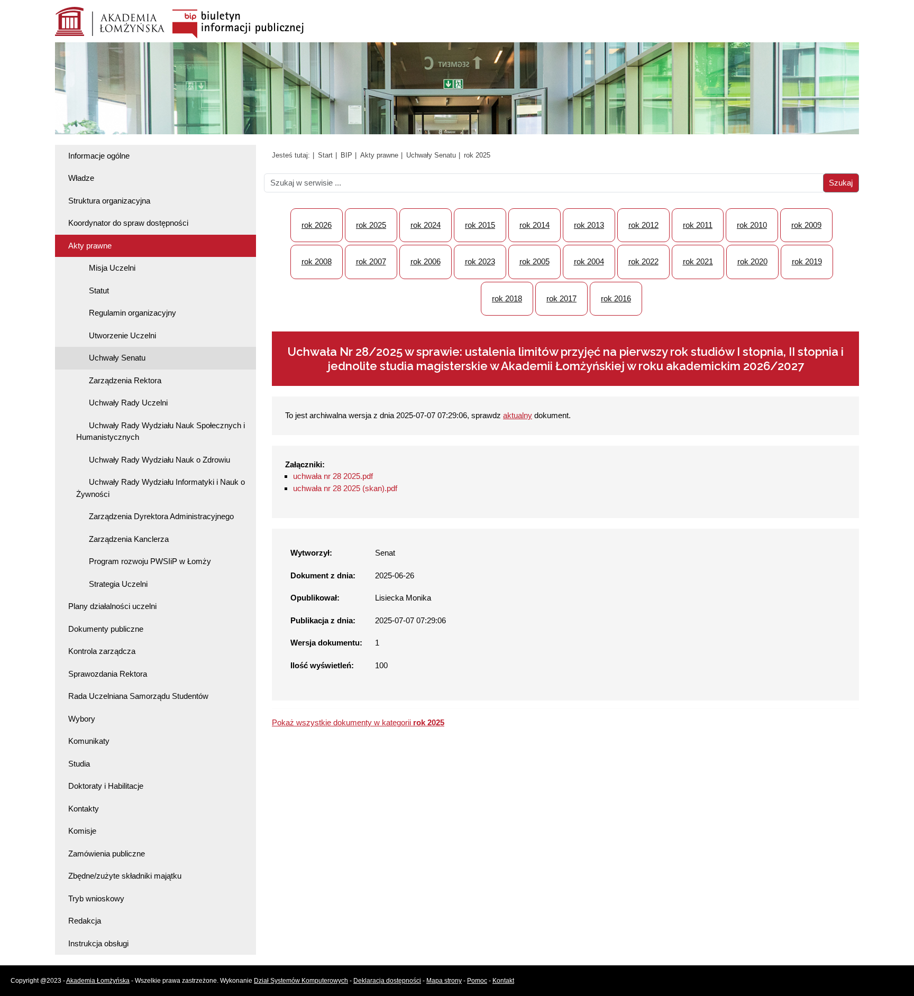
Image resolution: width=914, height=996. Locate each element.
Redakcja (84, 920)
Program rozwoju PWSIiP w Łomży (150, 561)
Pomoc (477, 980)
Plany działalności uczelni (112, 606)
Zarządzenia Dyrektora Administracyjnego (161, 516)
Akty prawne (90, 245)
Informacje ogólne (99, 155)
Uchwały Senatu (117, 357)
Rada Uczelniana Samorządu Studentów (138, 695)
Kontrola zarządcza (101, 651)
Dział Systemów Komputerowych (301, 980)
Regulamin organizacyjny (132, 312)
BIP (346, 155)
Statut (99, 290)
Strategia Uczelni (118, 583)
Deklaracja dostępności (387, 980)
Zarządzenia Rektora (125, 380)
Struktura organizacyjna (109, 200)
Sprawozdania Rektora (107, 673)
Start (325, 155)
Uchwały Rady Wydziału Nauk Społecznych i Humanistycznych (160, 431)
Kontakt (503, 980)
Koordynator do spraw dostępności (128, 222)
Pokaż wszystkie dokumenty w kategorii (358, 722)
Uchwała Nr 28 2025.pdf (333, 476)
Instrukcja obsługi (98, 943)
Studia (79, 763)
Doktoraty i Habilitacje (105, 785)
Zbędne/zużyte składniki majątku (124, 875)
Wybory (81, 718)
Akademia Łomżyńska (98, 980)
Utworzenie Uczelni (122, 335)
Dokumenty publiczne (105, 628)
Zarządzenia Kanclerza (129, 538)
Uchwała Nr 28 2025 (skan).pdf (345, 488)
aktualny (517, 415)
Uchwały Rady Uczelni (128, 402)
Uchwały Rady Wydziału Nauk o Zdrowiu (159, 459)
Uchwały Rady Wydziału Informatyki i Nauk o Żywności (160, 488)
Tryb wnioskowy (96, 898)
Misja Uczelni (112, 267)
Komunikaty (88, 740)
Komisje (82, 830)
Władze (81, 177)
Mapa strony (444, 980)
